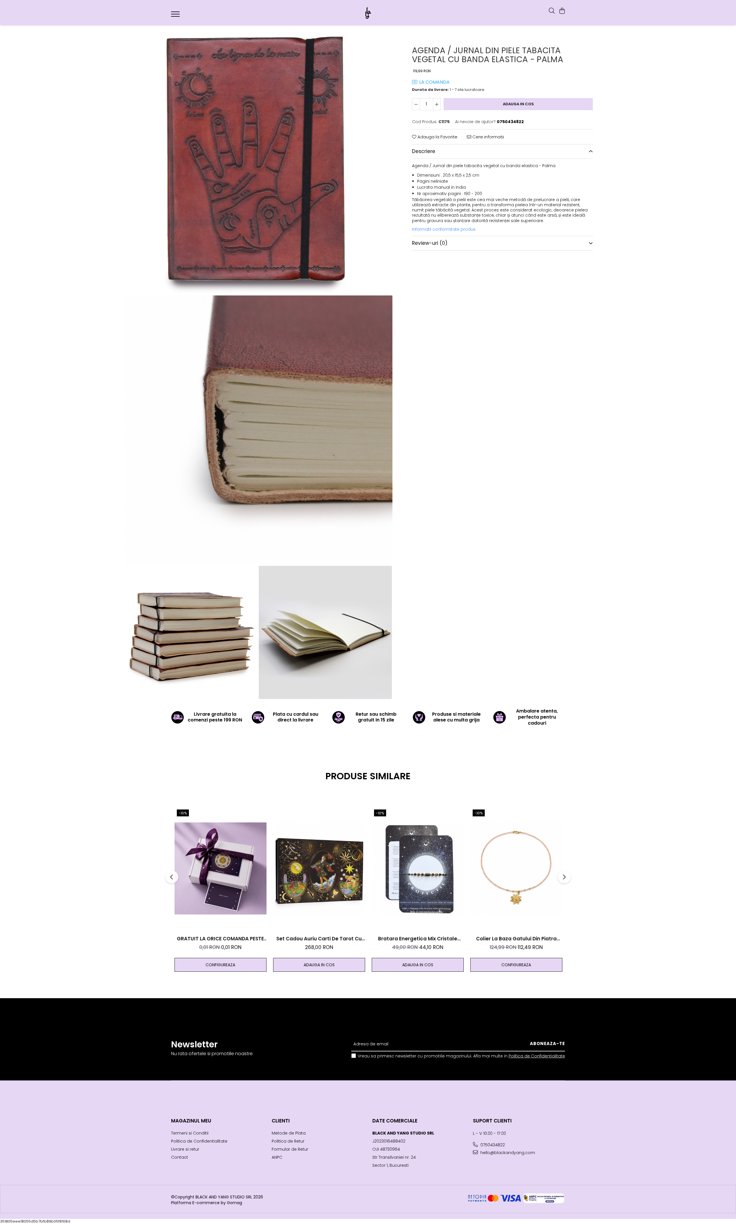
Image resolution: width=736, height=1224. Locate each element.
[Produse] (176, 16)
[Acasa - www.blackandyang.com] (368, 13)
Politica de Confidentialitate (537, 1056)
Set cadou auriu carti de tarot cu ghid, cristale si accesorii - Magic (319, 938)
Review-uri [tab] (429, 243)
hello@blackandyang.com (507, 1153)
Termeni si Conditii (189, 1133)
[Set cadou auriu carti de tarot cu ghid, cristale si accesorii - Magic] (319, 868)
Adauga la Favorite (436, 137)
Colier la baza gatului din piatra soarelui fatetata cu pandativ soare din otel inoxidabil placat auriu (516, 938)
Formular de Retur (290, 1149)
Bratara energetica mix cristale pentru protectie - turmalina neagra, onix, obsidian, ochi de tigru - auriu (417, 938)
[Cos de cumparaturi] (562, 11)
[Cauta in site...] (552, 11)
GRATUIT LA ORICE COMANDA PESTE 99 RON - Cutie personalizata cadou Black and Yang (220, 938)
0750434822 (492, 1145)
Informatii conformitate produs (444, 229)
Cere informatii (487, 137)
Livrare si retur (185, 1149)
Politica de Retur (288, 1141)
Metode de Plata (289, 1133)
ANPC (277, 1157)
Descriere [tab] (423, 151)
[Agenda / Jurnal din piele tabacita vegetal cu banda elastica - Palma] (258, 159)
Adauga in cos (518, 104)
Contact (179, 1157)
